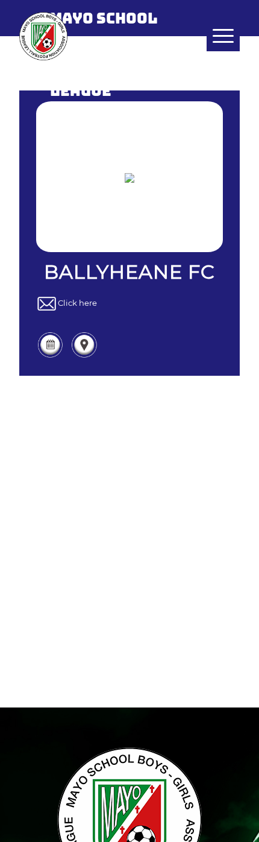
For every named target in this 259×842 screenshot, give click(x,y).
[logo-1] (107, 36)
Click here (77, 303)
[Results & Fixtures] (50, 356)
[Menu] (217, 36)
